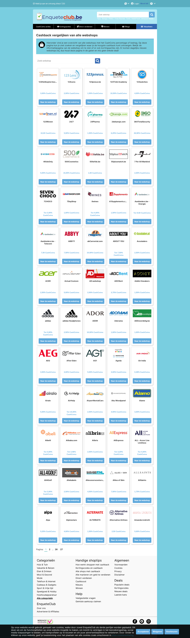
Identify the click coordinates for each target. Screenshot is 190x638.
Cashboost (81, 581)
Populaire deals (121, 584)
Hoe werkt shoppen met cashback (92, 564)
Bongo (105, 18)
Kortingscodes (121, 588)
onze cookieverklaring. (123, 635)
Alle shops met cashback (88, 571)
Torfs (128, 18)
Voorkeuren (171, 632)
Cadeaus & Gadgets (46, 584)
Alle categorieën (45, 598)
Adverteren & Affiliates (48, 611)
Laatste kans (120, 594)
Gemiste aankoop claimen (88, 601)
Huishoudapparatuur (47, 595)
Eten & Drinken (44, 571)
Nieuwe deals (120, 591)
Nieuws (79, 584)
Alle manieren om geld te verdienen (93, 574)
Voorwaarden (120, 564)
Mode (39, 578)
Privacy (118, 571)
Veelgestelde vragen (86, 598)
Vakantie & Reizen (45, 568)
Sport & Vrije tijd (45, 588)
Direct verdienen (84, 578)
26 (56, 549)
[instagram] (148, 621)
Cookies (118, 568)
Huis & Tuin (42, 564)
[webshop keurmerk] (45, 623)
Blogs (127, 26)
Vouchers (148, 26)
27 (61, 549)
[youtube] (141, 621)
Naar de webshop (48, 102)
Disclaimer (119, 574)
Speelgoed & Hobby (46, 591)
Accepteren (143, 632)
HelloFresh (135, 18)
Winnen (79, 588)
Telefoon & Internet (46, 581)
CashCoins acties (43, 26)
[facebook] (135, 621)
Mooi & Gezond (44, 574)
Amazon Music (147, 18)
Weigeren (157, 632)
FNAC (111, 18)
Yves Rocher (120, 18)
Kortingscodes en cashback (89, 568)
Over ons (41, 608)
